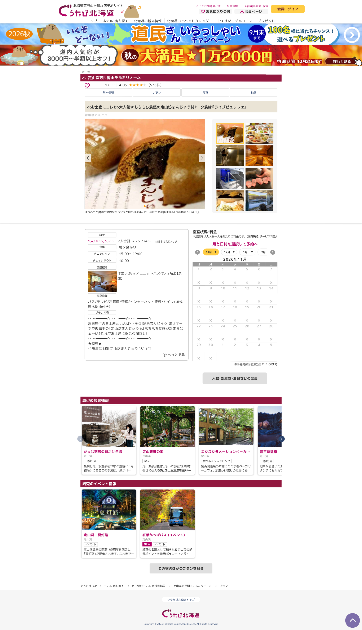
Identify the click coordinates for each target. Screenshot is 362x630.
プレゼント (266, 21)
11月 (209, 252)
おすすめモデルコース (234, 21)
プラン (157, 92)
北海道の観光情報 (148, 21)
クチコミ (110, 85)
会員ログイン (287, 9)
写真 (205, 92)
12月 (227, 252)
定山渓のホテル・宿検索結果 (148, 586)
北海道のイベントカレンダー (189, 21)
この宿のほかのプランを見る (181, 568)
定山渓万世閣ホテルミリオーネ (114, 77)
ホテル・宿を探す (116, 21)
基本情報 (108, 92)
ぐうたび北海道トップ (181, 600)
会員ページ (253, 11)
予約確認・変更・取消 (256, 6)
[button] (202, 158)
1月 (245, 252)
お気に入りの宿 (218, 11)
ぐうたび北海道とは (208, 6)
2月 (263, 252)
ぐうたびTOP (88, 586)
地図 (253, 92)
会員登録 (232, 6)
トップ (92, 21)
